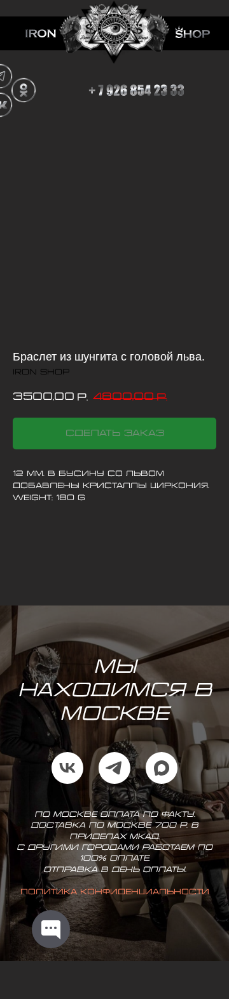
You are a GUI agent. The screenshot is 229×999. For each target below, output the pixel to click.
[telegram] (114, 768)
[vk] (67, 768)
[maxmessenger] (161, 768)
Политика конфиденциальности (114, 892)
